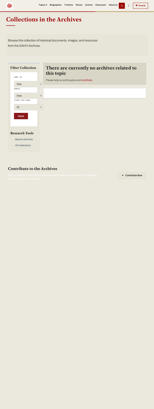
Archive (89, 5)
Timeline (68, 5)
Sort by (18, 77)
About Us (113, 5)
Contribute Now (132, 175)
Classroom (100, 5)
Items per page (22, 100)
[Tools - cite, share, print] (128, 5)
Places (79, 5)
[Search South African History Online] (122, 6)
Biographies (56, 5)
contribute (86, 80)
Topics (43, 5)
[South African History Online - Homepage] (9, 5)
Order (17, 89)
